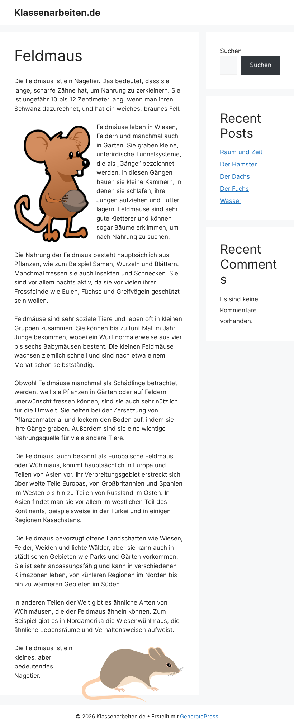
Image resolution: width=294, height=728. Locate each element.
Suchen (231, 51)
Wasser (230, 200)
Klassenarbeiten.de (57, 12)
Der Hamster (238, 164)
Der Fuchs (234, 188)
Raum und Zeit (241, 152)
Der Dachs (235, 176)
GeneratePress (199, 716)
